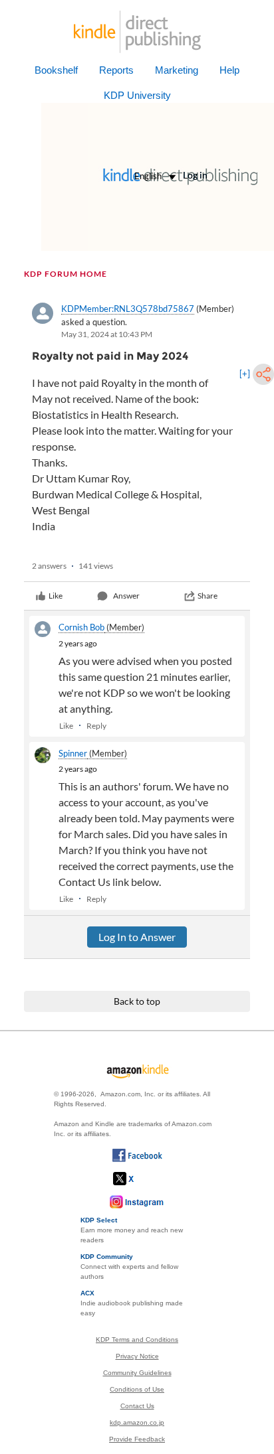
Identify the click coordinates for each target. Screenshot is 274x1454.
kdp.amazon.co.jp (137, 1422)
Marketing (176, 70)
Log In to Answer (137, 936)
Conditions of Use (137, 1389)
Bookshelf (56, 70)
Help (229, 70)
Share (207, 596)
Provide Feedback (137, 1439)
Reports (116, 70)
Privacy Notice (137, 1356)
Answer (126, 596)
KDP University (137, 95)
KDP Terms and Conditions (137, 1339)
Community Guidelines (137, 1372)
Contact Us (137, 1406)
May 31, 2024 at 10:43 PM (106, 334)
